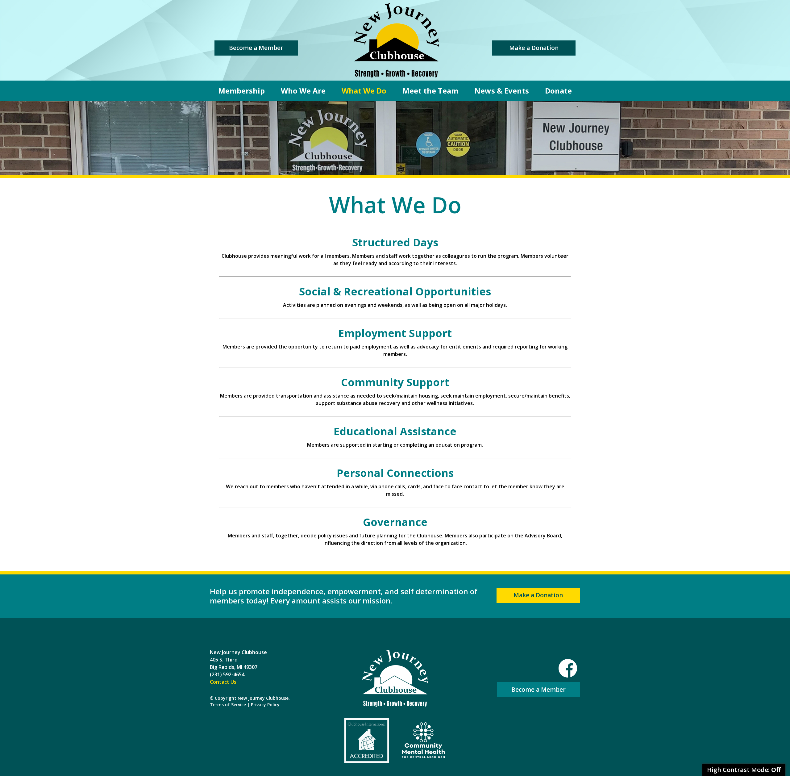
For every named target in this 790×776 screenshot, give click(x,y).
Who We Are (303, 91)
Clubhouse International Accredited (366, 740)
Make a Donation (534, 48)
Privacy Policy (265, 704)
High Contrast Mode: (744, 770)
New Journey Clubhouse (396, 40)
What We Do (364, 91)
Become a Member (256, 48)
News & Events (501, 91)
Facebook (568, 668)
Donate (558, 91)
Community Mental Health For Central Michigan (423, 740)
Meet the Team (430, 91)
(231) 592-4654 (227, 674)
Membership (241, 91)
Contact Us (223, 681)
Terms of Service (228, 704)
